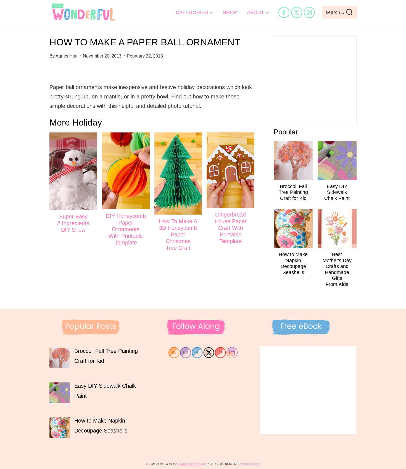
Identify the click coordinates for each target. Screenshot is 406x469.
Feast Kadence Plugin (192, 463)
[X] (296, 12)
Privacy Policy (250, 463)
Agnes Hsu (66, 56)
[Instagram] (309, 12)
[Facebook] (283, 12)
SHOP (230, 12)
